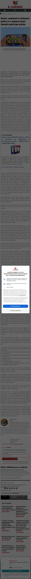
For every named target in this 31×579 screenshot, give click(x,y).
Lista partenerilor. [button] (22, 295)
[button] (15, 287)
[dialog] (15, 289)
